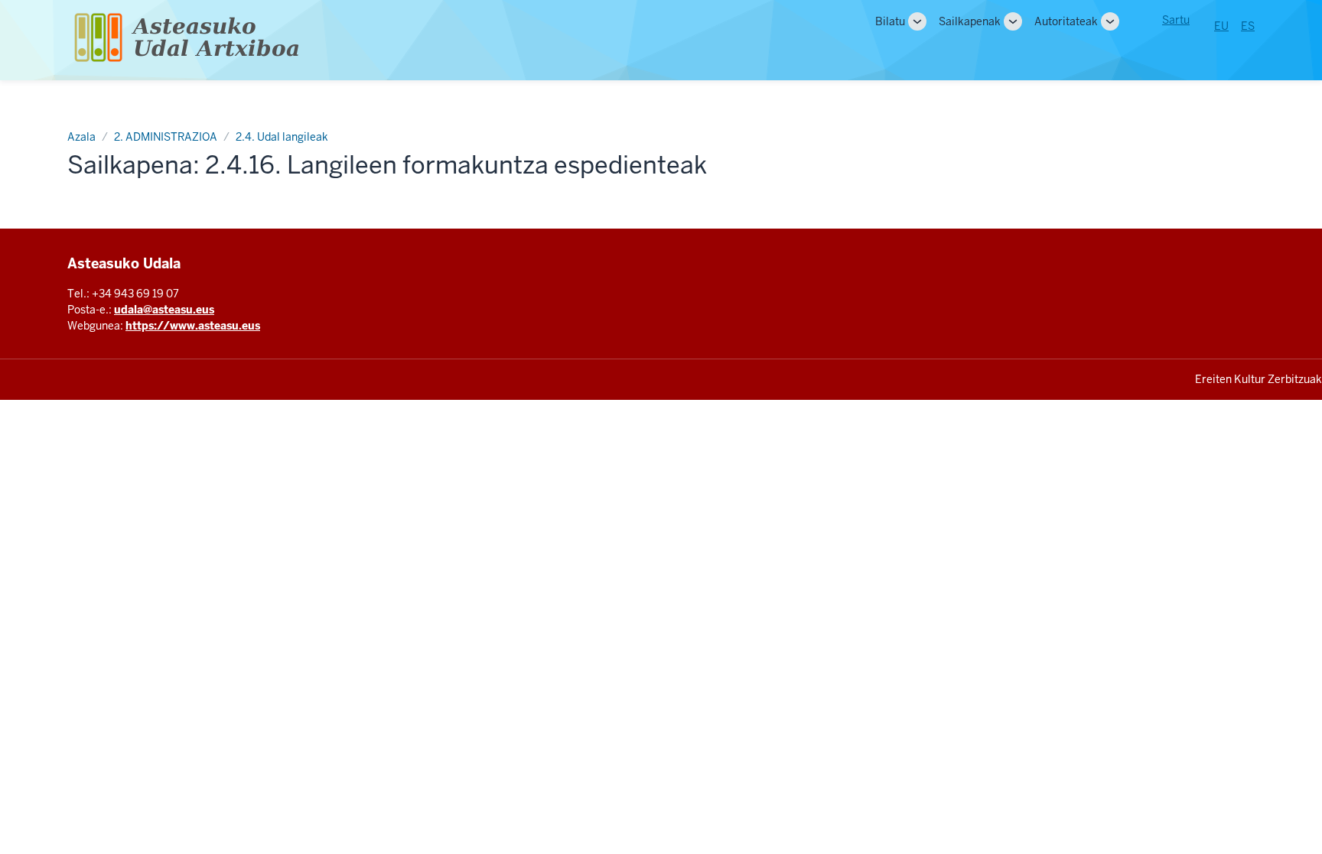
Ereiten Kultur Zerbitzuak (1258, 379)
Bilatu (890, 21)
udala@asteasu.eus (164, 310)
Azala (81, 137)
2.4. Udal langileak (282, 137)
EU (1221, 26)
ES (1248, 26)
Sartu (1176, 20)
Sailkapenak (970, 21)
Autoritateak (1066, 21)
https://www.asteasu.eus (192, 326)
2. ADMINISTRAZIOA (165, 137)
